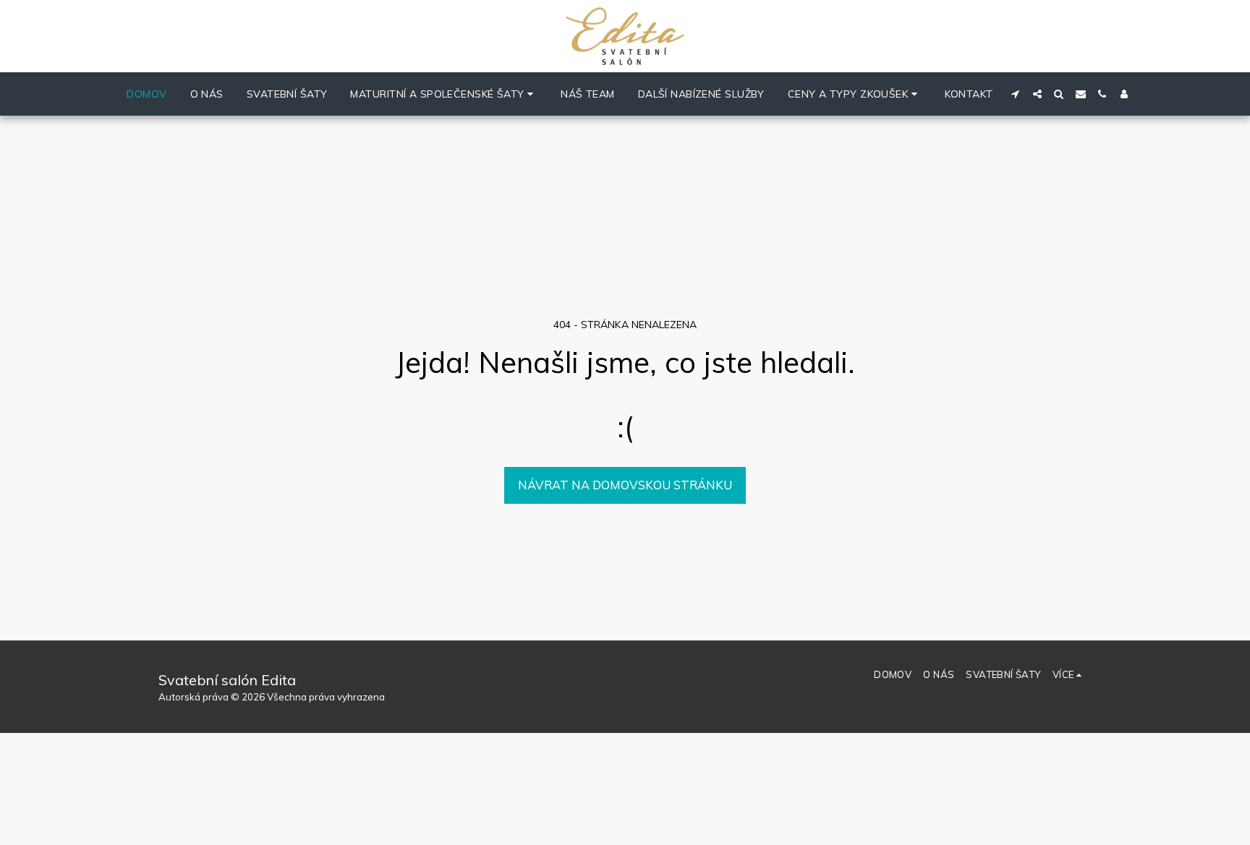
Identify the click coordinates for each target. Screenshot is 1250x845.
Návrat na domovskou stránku (625, 484)
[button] (443, 94)
